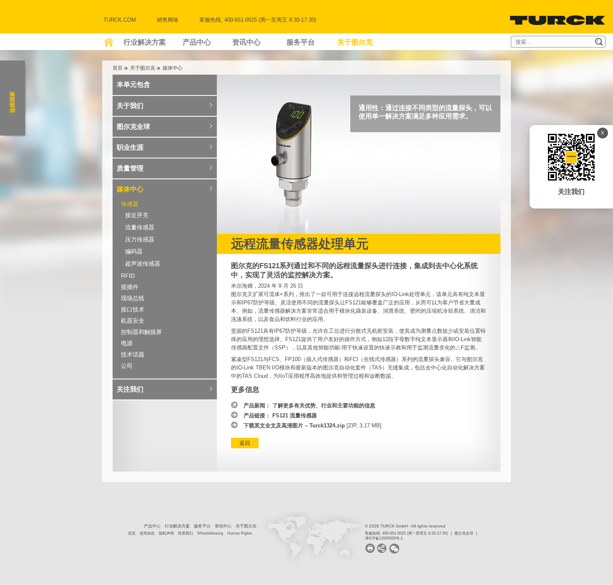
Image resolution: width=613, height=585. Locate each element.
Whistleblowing (210, 533)
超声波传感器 (142, 263)
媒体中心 (173, 67)
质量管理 (130, 168)
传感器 (129, 204)
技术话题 (132, 354)
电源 (127, 343)
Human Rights (239, 533)
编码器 (134, 251)
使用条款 (147, 533)
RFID (128, 275)
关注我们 (130, 389)
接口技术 (132, 309)
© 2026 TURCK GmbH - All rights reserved (405, 526)
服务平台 (300, 42)
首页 (118, 67)
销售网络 (167, 20)
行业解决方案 (144, 42)
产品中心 (197, 42)
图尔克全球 (133, 126)
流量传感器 (139, 227)
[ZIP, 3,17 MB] (313, 425)
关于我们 (130, 105)
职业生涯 (130, 147)
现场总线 (132, 298)
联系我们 (185, 533)
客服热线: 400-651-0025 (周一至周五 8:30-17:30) (406, 533)
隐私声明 (166, 533)
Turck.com (119, 20)
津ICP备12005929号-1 (384, 538)
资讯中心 (246, 42)
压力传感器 (139, 239)
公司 (127, 365)
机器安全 (132, 320)
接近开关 (136, 215)
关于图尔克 (355, 42)
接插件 (129, 287)
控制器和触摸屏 (141, 332)
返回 (244, 443)
